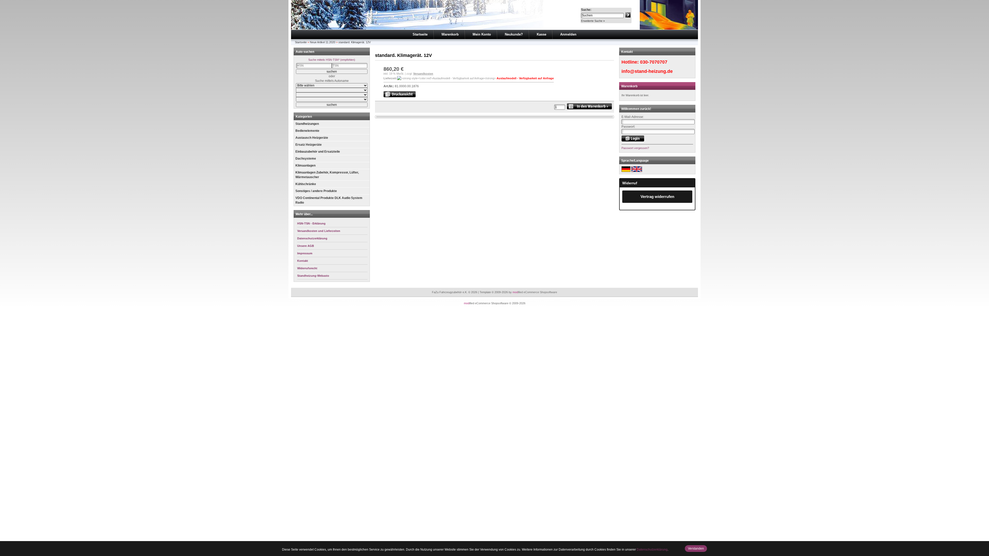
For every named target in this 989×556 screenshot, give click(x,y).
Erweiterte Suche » (593, 20)
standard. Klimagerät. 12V (354, 42)
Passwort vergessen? (635, 148)
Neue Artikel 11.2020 (322, 42)
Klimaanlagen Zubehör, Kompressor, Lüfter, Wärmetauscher (327, 175)
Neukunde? (514, 34)
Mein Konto (482, 34)
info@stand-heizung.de (647, 71)
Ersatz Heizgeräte (308, 144)
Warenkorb (450, 34)
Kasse (541, 34)
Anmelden (568, 34)
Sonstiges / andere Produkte (316, 191)
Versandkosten (423, 73)
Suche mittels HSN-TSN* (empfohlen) (331, 59)
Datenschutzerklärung (652, 549)
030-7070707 (653, 62)
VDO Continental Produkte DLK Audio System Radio (328, 200)
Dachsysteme (305, 158)
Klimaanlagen (305, 165)
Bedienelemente (307, 131)
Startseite (420, 34)
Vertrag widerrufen (657, 196)
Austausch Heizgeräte (311, 138)
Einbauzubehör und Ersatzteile (317, 151)
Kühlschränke (305, 184)
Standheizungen (307, 124)
